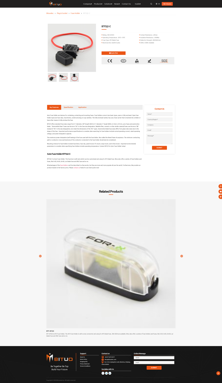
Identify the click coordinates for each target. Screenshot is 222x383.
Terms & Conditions (85, 366)
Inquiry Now (114, 53)
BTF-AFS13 (50, 331)
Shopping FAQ (83, 361)
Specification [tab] (68, 107)
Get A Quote (167, 4)
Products (97, 4)
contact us (76, 168)
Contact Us (126, 4)
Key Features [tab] (54, 107)
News (116, 4)
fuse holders (64, 165)
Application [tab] (82, 107)
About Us (82, 357)
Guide (137, 4)
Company (87, 4)
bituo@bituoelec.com (110, 359)
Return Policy (83, 359)
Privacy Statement (85, 364)
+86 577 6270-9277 (110, 357)
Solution (107, 4)
